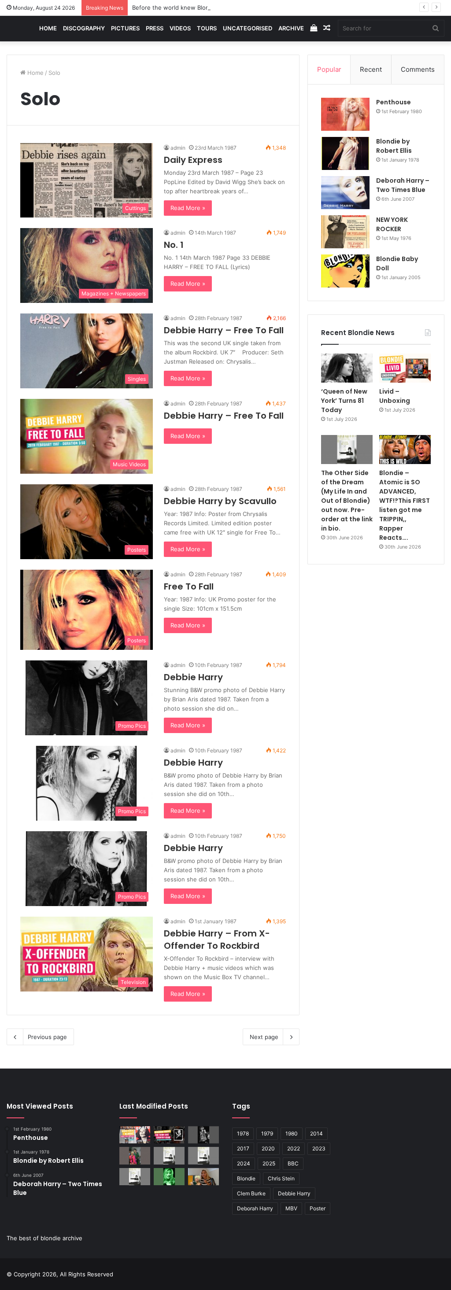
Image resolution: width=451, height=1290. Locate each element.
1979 (267, 1133)
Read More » (187, 207)
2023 (318, 1148)
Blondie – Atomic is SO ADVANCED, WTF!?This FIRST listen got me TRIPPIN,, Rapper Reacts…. (404, 505)
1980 (291, 1133)
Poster (317, 1208)
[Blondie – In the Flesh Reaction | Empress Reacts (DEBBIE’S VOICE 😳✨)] (203, 1176)
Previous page (47, 1036)
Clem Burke (251, 1193)
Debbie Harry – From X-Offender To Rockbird (217, 939)
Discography (84, 28)
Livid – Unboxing (394, 396)
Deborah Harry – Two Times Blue (402, 185)
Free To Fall (189, 586)
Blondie (246, 1178)
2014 (316, 1133)
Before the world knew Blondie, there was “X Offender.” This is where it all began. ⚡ (249, 7)
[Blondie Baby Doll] (345, 270)
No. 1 (174, 245)
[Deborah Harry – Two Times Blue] (345, 192)
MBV (291, 1208)
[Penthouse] (345, 114)
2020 (268, 1148)
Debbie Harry (193, 677)
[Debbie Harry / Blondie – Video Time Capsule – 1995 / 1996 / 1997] (134, 1134)
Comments (418, 69)
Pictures (125, 28)
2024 (243, 1163)
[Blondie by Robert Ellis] (345, 153)
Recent (371, 69)
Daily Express (193, 160)
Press (154, 28)
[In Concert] (169, 1134)
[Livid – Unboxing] (405, 368)
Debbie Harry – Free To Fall (224, 330)
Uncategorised (247, 28)
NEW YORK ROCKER (392, 224)
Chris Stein (281, 1178)
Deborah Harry (255, 1208)
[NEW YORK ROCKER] (345, 231)
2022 (293, 1148)
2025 (268, 1163)
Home (48, 28)
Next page (264, 1036)
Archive (291, 28)
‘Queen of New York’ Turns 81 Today (344, 400)
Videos (180, 28)
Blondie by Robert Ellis (394, 146)
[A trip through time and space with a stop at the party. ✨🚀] (203, 1134)
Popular (329, 69)
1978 (243, 1133)
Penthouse (393, 102)
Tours (207, 28)
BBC (293, 1163)
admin (177, 147)
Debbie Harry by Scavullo (220, 501)
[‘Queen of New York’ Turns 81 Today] (347, 368)
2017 (243, 1148)
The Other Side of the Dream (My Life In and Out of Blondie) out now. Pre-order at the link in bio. (347, 500)
